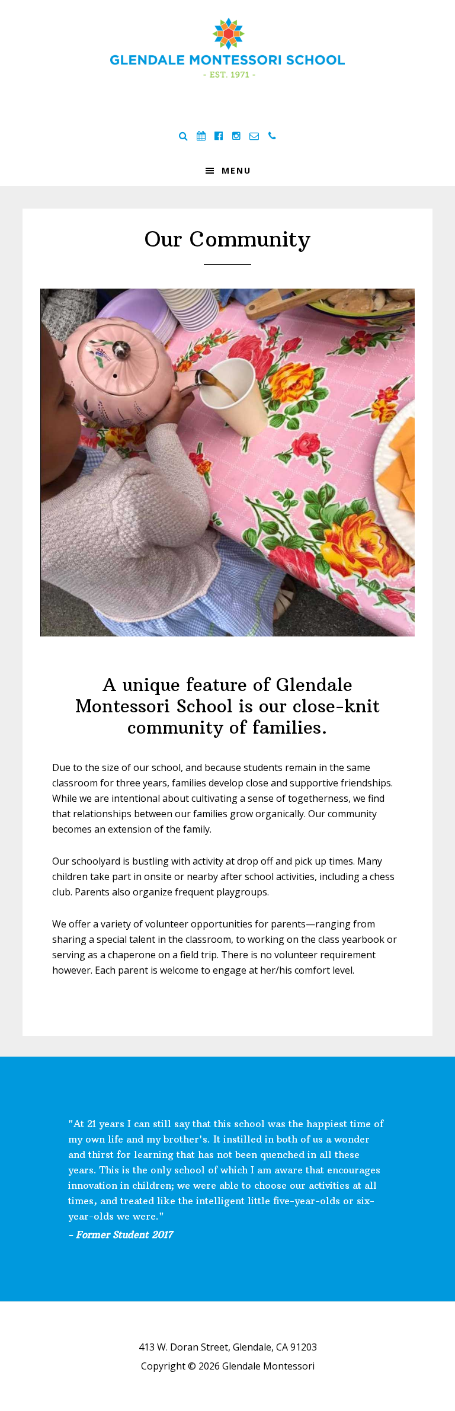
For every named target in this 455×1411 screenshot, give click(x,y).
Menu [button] (236, 170)
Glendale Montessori (227, 47)
